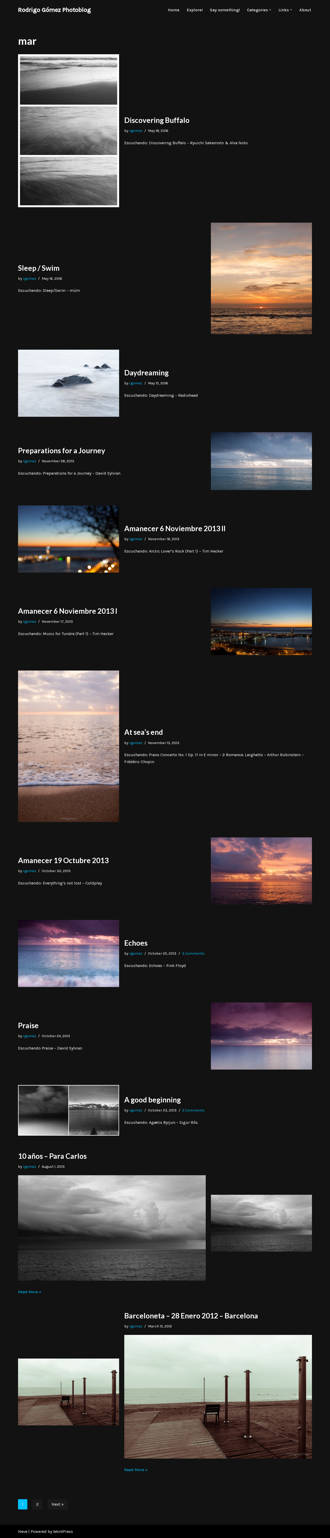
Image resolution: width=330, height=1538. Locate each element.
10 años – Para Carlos (52, 1156)
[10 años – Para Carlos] (261, 1223)
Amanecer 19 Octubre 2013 (63, 860)
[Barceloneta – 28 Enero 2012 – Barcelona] (68, 1392)
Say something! (225, 9)
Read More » (29, 1291)
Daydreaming (146, 372)
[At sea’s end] (68, 746)
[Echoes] (68, 953)
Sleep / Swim (39, 268)
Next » (58, 1504)
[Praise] (261, 1036)
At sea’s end (143, 732)
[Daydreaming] (68, 383)
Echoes (135, 942)
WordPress (63, 1531)
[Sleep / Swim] (261, 278)
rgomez (135, 131)
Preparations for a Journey (61, 450)
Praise (28, 1025)
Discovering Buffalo (156, 120)
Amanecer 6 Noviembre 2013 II (175, 528)
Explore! (195, 9)
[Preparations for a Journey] (261, 461)
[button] (270, 10)
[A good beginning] (68, 1110)
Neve (22, 1531)
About (305, 9)
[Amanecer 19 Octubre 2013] (261, 870)
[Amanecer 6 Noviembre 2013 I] (261, 621)
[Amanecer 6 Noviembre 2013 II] (68, 539)
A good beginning (152, 1099)
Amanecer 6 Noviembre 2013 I (67, 611)
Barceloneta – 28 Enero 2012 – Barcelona (191, 1315)
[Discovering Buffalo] (68, 130)
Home (173, 9)
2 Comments (193, 1110)
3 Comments (193, 953)
